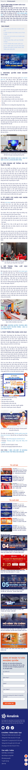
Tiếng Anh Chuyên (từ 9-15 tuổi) (11, 743)
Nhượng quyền (11, 1)
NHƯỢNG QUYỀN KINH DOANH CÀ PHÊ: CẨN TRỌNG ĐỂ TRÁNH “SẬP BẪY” (12, 610)
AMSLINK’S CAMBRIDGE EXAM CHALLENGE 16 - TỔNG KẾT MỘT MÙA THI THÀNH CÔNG (19, 494)
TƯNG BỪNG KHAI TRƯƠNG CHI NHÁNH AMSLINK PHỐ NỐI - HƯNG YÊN (20, 486)
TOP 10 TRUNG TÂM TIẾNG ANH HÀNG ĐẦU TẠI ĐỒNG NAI (13, 649)
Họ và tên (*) (6, 671)
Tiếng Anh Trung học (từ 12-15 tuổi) (12, 740)
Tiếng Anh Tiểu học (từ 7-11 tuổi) (11, 737)
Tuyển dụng (5, 761)
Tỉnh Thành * (6, 689)
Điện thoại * (6, 677)
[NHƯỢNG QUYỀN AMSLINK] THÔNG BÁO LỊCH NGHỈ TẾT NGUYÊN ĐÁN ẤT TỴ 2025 (13, 571)
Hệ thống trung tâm (7, 755)
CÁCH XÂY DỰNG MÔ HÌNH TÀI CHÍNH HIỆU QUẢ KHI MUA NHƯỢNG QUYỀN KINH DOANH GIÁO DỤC (14, 629)
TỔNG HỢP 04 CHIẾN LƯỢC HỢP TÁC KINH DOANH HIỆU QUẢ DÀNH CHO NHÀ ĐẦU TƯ (20, 514)
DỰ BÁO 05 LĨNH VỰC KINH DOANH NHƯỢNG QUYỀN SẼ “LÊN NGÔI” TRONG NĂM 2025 (12, 590)
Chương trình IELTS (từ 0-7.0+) (10, 746)
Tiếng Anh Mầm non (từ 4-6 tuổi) (11, 735)
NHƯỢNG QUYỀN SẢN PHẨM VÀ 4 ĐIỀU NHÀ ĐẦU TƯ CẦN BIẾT (20, 507)
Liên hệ (4, 763)
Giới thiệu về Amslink (8, 753)
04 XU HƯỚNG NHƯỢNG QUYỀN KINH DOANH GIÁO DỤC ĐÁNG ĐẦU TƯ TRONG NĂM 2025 (12, 551)
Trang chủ (3, 1)
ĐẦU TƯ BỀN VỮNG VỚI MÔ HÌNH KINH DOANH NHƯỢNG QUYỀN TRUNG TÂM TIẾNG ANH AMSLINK (14, 47)
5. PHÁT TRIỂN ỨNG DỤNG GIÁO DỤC (13, 43)
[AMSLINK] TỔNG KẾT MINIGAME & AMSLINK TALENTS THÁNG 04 (18, 479)
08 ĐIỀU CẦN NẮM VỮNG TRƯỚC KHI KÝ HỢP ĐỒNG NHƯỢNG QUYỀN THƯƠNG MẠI (20, 529)
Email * (4, 683)
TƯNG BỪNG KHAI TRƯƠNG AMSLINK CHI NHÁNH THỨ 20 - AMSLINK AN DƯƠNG (20, 472)
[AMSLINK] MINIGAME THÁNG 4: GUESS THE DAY (19, 520)
